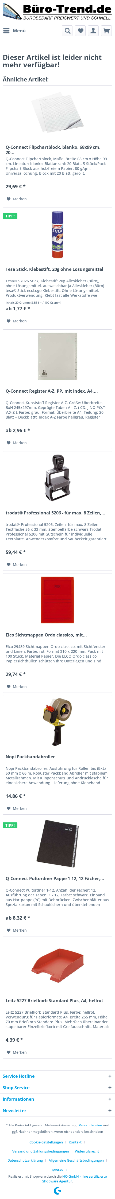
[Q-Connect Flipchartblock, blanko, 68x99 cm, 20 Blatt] (57, 112)
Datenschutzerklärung (25, 1160)
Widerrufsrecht (87, 1151)
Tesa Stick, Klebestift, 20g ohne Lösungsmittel (54, 269)
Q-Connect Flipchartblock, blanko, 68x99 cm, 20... (53, 149)
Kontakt (75, 1142)
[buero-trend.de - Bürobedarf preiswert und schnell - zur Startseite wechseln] (57, 13)
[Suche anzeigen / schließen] (67, 30)
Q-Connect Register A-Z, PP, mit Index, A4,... (52, 391)
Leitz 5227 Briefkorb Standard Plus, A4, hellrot (54, 1000)
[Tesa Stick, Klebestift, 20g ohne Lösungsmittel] (57, 234)
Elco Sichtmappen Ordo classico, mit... (46, 635)
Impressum (57, 1169)
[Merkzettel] (80, 30)
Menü (19, 31)
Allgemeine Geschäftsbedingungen (76, 1160)
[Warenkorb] (106, 30)
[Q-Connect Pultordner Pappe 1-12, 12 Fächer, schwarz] (57, 844)
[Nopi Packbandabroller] (57, 722)
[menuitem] (14, 30)
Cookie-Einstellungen (46, 1142)
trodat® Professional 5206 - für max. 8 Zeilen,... (55, 513)
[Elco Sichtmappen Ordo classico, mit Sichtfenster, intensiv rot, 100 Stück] (57, 600)
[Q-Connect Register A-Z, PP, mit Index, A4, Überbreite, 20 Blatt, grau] (57, 356)
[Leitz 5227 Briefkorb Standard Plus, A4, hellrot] (57, 966)
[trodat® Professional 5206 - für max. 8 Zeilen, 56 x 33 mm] (57, 478)
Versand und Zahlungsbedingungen (40, 1151)
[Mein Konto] (93, 30)
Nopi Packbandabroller (30, 757)
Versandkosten (90, 1125)
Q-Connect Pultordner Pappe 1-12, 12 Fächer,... (55, 878)
